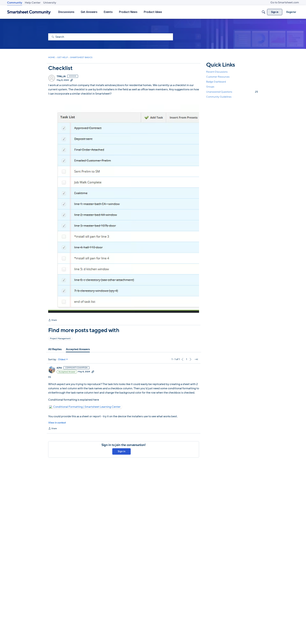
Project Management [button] (60, 338)
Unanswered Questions (232, 92)
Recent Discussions (217, 72)
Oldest (62, 359)
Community (14, 3)
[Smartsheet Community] (29, 12)
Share (52, 320)
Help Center (33, 3)
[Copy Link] (71, 80)
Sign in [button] (121, 451)
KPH (59, 368)
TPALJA (61, 76)
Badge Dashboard (216, 81)
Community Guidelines (218, 96)
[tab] (55, 349)
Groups (210, 87)
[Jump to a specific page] (196, 359)
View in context (57, 422)
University (49, 3)
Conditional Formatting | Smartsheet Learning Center (87, 407)
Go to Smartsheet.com (284, 2)
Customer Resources (218, 76)
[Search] (263, 12)
